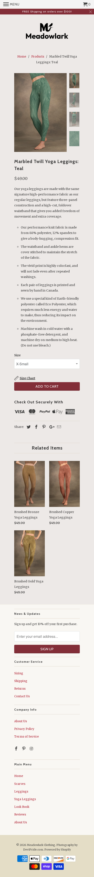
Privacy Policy (24, 729)
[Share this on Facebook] (35, 426)
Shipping (20, 681)
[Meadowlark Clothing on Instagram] (32, 748)
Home (18, 776)
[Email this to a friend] (58, 426)
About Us (20, 721)
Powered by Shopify (57, 849)
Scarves (19, 784)
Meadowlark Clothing (41, 845)
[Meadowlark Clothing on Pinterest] (24, 748)
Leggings (21, 791)
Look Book (21, 807)
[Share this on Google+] (50, 426)
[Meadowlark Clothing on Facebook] (16, 748)
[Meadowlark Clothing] (47, 31)
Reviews (20, 814)
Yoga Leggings (25, 799)
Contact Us (22, 696)
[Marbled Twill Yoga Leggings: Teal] (40, 112)
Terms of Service (26, 736)
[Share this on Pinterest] (43, 426)
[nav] (11, 4)
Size (17, 355)
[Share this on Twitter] (27, 426)
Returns (20, 689)
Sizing (18, 673)
